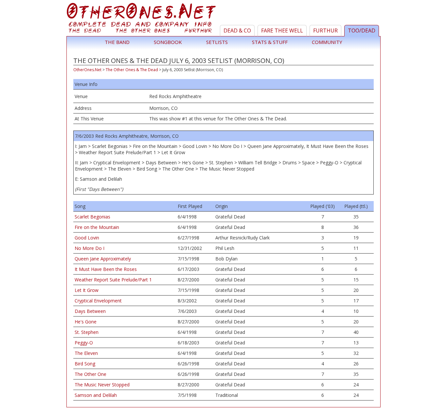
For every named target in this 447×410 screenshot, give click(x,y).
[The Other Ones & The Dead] (142, 19)
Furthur (325, 30)
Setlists (217, 42)
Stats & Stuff (270, 42)
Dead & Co (237, 30)
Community (327, 42)
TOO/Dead (361, 30)
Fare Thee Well (282, 30)
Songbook (168, 42)
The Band (117, 42)
